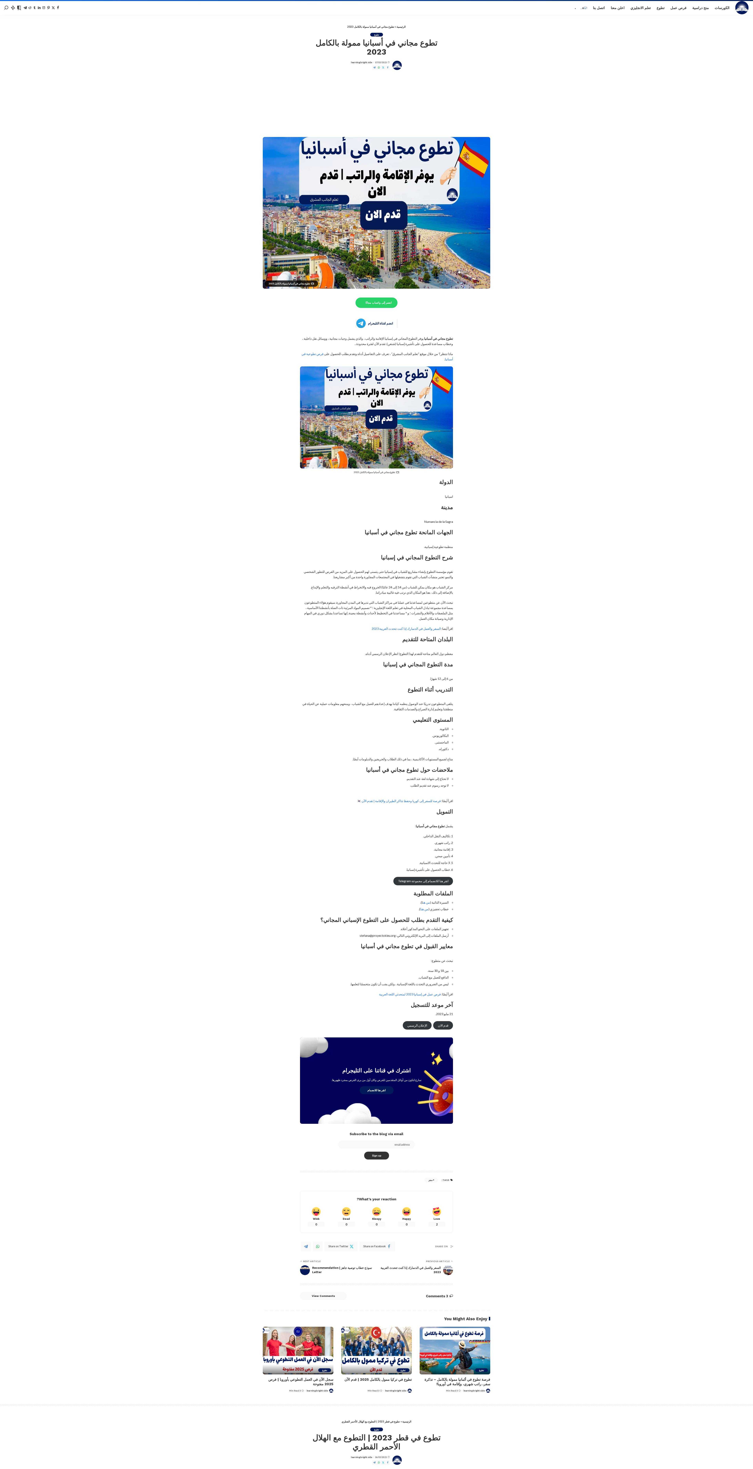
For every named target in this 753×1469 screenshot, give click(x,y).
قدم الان (443, 1025)
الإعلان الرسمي (417, 1025)
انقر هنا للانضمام (376, 1090)
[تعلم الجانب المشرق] (742, 8)
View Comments (323, 1295)
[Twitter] (53, 8)
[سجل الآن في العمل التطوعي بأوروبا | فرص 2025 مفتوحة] (298, 1350)
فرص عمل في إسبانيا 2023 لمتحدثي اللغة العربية (410, 994)
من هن (426, 902)
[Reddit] (30, 8)
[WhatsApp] (379, 67)
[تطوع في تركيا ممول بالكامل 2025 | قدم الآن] (376, 1350)
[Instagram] (43, 8)
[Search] (6, 8)
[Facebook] (58, 8)
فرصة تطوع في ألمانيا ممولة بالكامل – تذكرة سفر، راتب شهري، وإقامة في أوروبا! (457, 1381)
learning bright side (361, 62)
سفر (430, 1180)
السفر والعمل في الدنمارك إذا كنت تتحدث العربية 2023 (406, 628)
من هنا (424, 909)
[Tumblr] (34, 8)
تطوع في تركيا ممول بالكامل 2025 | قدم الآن (378, 1379)
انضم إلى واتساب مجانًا (379, 302)
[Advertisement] (376, 103)
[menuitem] (580, 8)
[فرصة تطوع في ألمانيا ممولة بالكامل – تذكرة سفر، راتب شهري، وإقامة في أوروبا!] (455, 1350)
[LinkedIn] (39, 8)
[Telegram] (25, 8)
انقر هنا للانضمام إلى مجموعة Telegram (423, 881)
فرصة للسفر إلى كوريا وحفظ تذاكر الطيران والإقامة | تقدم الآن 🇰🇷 (399, 801)
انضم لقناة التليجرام (380, 323)
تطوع (376, 34)
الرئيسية (401, 26)
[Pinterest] (48, 8)
